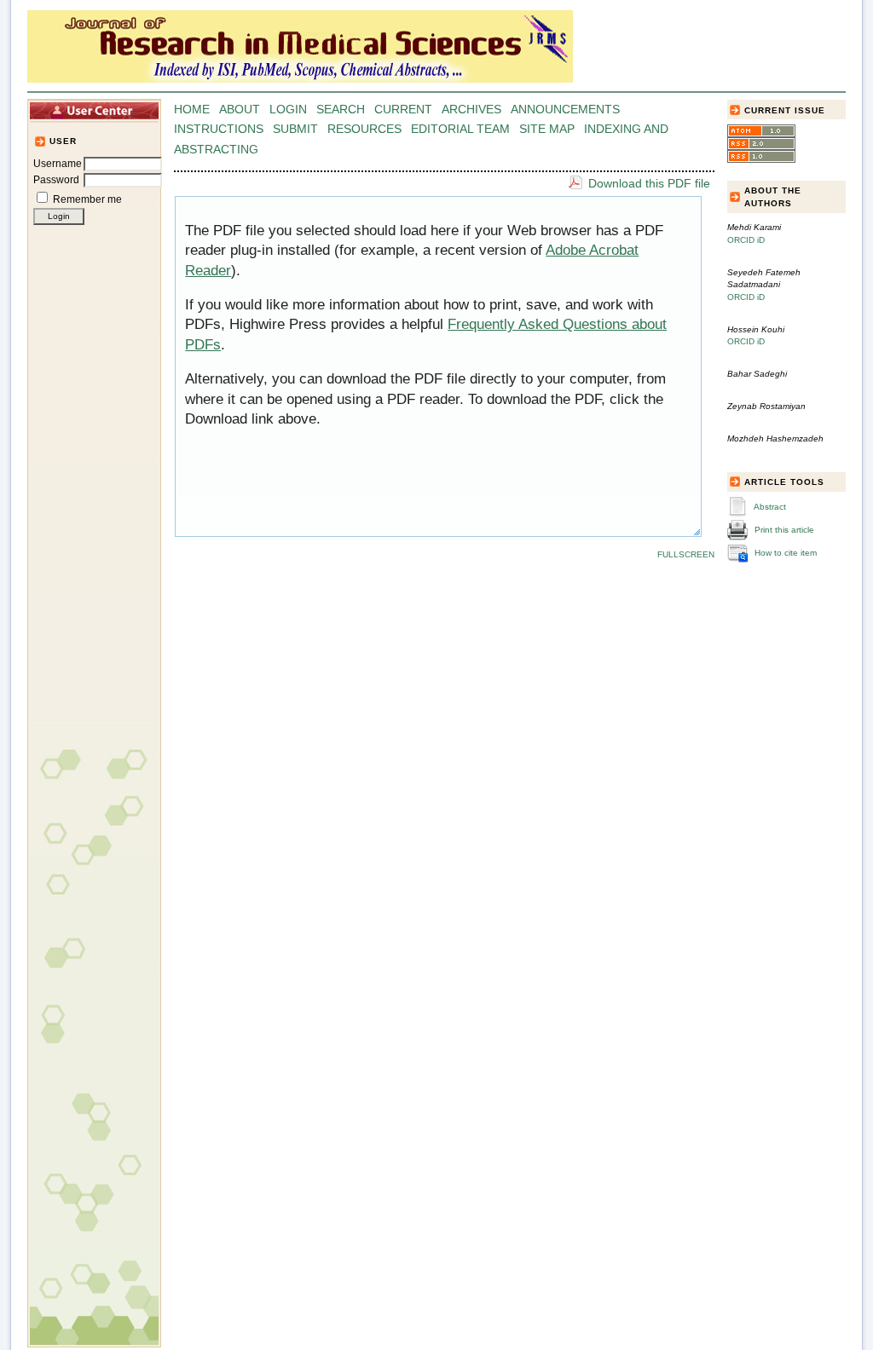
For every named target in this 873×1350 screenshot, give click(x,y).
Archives (471, 109)
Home (192, 109)
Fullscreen (685, 554)
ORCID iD (746, 240)
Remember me (87, 199)
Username (57, 164)
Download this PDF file (649, 183)
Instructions (218, 129)
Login (288, 109)
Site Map (547, 129)
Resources (364, 129)
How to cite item (785, 552)
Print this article (784, 529)
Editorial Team (460, 129)
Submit (295, 129)
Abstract (770, 506)
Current (403, 109)
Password (56, 180)
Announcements (565, 109)
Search (340, 109)
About (239, 109)
